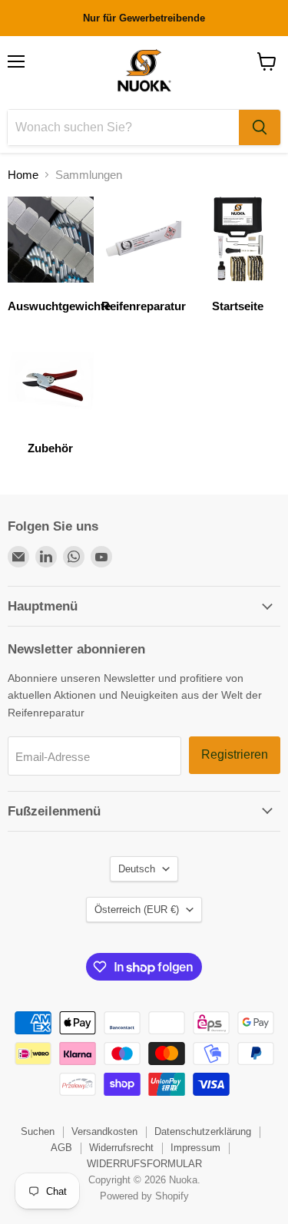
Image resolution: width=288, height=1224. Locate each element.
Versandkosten (104, 1131)
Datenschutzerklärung (202, 1131)
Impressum (195, 1147)
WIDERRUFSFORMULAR (144, 1163)
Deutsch (136, 869)
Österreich (136, 909)
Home (23, 174)
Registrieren (234, 754)
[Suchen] (259, 127)
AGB (61, 1147)
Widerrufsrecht (121, 1147)
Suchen (38, 1131)
